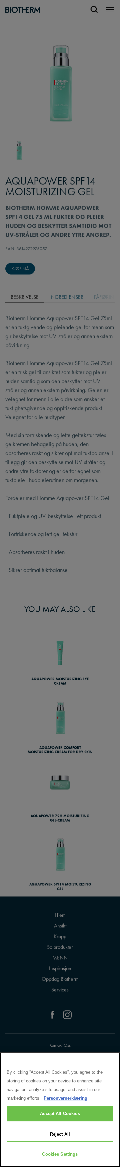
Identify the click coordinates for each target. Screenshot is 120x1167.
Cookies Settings (60, 1154)
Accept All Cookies (60, 1113)
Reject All (60, 1134)
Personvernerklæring (65, 1098)
